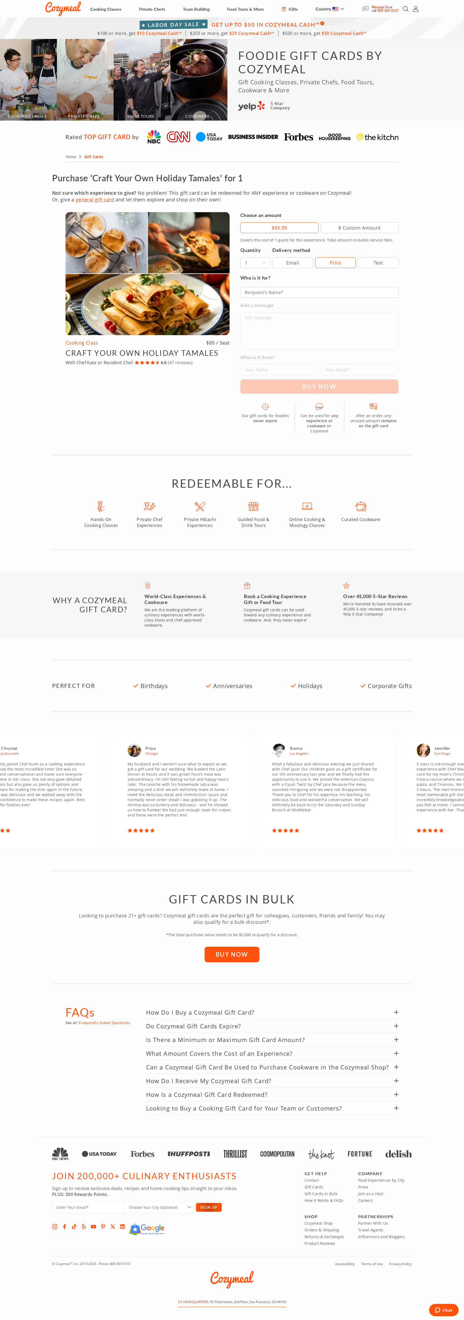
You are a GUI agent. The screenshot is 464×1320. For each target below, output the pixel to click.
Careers (365, 1200)
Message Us (380, 7)
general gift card (95, 199)
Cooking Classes (105, 9)
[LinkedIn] (122, 1226)
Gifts (293, 9)
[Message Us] (367, 9)
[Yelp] (83, 1226)
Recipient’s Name (263, 292)
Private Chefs (152, 9)
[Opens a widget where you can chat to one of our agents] (444, 1310)
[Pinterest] (103, 1226)
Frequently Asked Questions (104, 1022)
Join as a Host (370, 1193)
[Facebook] (64, 1226)
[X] (112, 1226)
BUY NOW (232, 954)
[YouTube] (93, 1226)
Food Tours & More (245, 9)
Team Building (196, 9)
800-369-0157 (388, 10)
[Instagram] (54, 1226)
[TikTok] (74, 1226)
